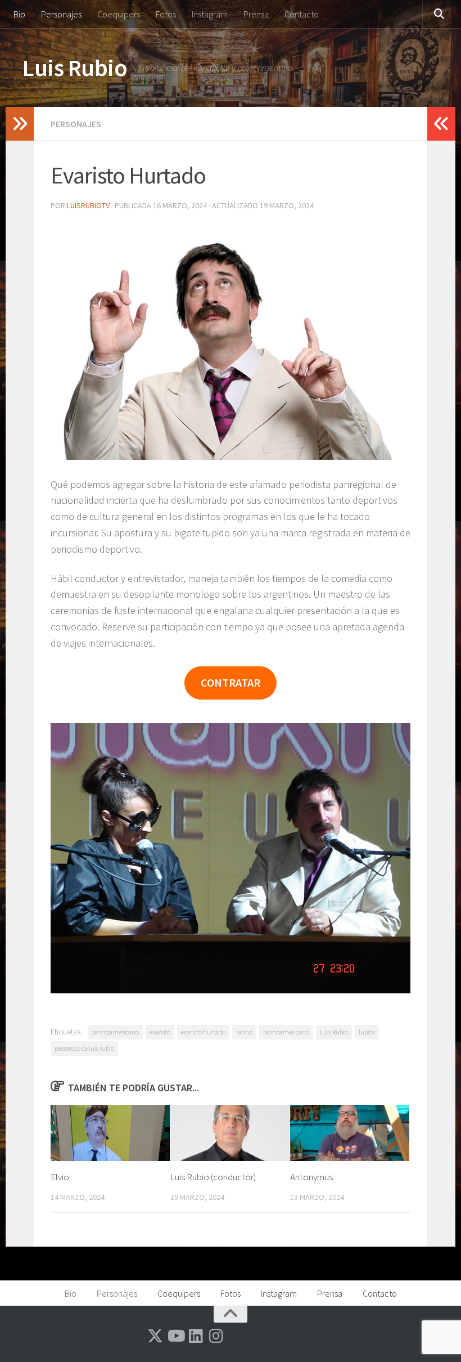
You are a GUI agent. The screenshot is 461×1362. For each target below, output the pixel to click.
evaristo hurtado (203, 1032)
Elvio (60, 1177)
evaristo (160, 1032)
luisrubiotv (88, 205)
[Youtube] (175, 1336)
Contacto (301, 14)
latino (244, 1032)
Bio (19, 14)
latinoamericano (286, 1032)
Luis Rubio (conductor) (213, 1177)
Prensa (256, 14)
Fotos (166, 14)
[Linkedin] (196, 1336)
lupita (367, 1032)
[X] (155, 1336)
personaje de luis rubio (84, 1048)
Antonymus (311, 1177)
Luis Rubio (74, 67)
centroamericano (115, 1032)
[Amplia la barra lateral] (20, 124)
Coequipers (118, 14)
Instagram (210, 14)
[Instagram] (216, 1336)
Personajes (61, 14)
